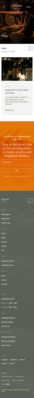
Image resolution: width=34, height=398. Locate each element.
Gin (3, 250)
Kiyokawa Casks (7, 265)
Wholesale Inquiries (8, 337)
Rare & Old (5, 218)
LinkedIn (4, 363)
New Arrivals (6, 223)
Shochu (4, 242)
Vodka (4, 246)
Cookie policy (19, 376)
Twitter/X (22, 360)
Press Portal (6, 345)
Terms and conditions (18, 380)
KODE (8, 384)
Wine (3, 233)
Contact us (6, 326)
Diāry (3, 276)
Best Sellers (6, 214)
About (4, 280)
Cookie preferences (7, 376)
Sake (3, 237)
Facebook (13, 360)
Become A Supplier (8, 341)
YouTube (12, 363)
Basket (28, 7)
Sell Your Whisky (7, 322)
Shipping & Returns (8, 318)
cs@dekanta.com (8, 299)
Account (5, 284)
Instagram (5, 360)
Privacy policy (17, 176)
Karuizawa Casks (8, 261)
